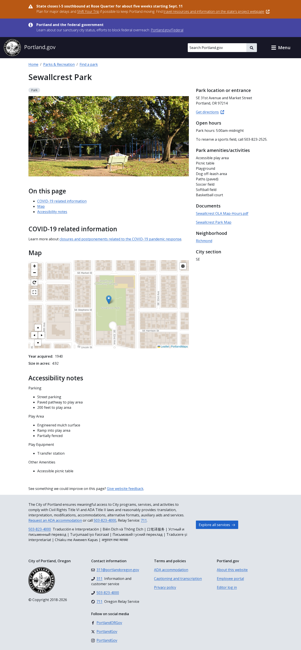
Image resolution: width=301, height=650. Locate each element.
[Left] (34, 335)
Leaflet (164, 346)
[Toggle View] (183, 266)
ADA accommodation (171, 569)
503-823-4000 (105, 520)
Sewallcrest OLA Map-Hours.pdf (222, 213)
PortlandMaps (179, 346)
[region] (108, 304)
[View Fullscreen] (34, 292)
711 (144, 520)
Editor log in (227, 587)
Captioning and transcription (178, 578)
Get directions (207, 112)
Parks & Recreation (59, 64)
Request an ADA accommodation (55, 520)
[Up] (38, 327)
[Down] (38, 342)
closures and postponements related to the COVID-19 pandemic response (120, 239)
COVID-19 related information (62, 201)
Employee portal (230, 578)
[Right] (41, 335)
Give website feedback (125, 488)
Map (41, 206)
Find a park (89, 64)
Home (33, 64)
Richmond (204, 240)
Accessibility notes (52, 211)
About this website (232, 569)
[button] (280, 47)
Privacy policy (165, 587)
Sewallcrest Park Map (213, 222)
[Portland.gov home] (30, 47)
